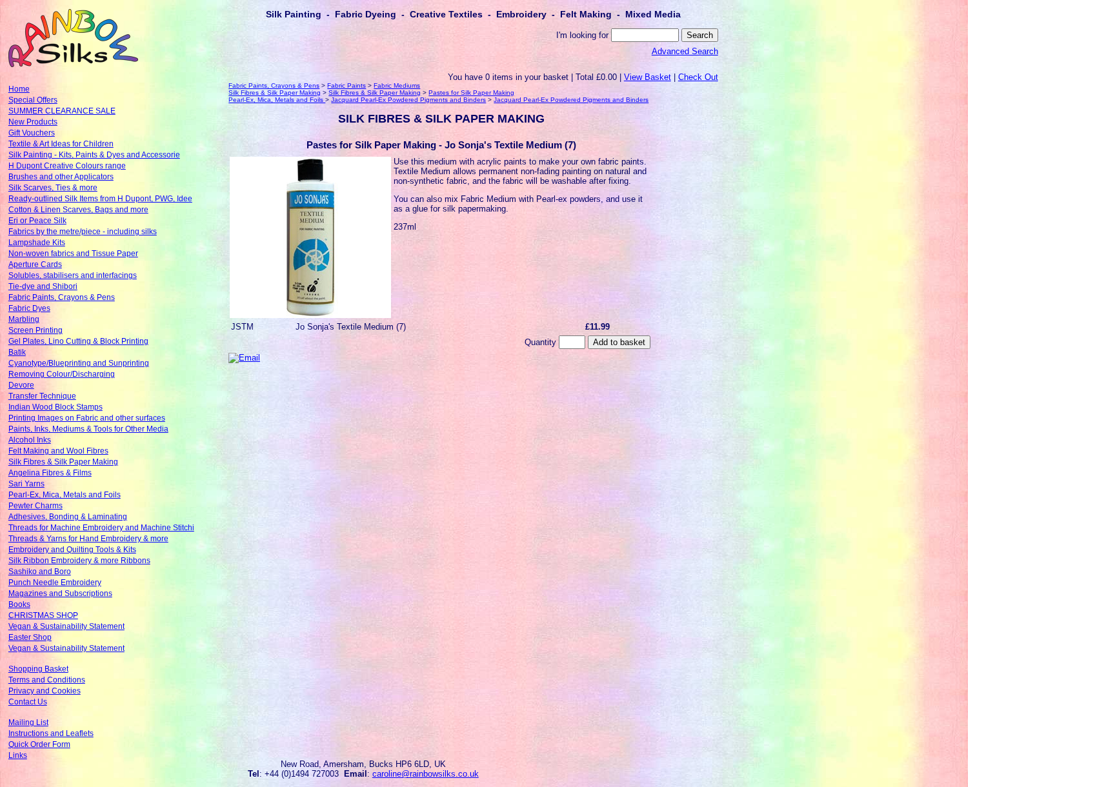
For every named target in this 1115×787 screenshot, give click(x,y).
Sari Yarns (26, 484)
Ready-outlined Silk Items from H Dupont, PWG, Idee (100, 199)
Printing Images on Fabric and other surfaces (86, 418)
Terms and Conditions (46, 680)
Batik (17, 352)
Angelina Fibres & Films (50, 473)
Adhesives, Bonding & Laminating (67, 517)
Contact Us (27, 702)
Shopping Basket (38, 669)
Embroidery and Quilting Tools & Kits (72, 549)
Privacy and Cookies (44, 691)
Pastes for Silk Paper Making (471, 92)
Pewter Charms (35, 506)
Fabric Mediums (397, 85)
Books (19, 604)
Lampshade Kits (36, 242)
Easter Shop (30, 637)
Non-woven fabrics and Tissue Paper (73, 253)
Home (19, 89)
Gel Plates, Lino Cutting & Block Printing (78, 341)
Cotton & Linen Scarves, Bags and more (78, 210)
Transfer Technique (42, 396)
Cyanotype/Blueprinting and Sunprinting (78, 363)
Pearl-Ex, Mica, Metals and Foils (64, 495)
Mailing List (28, 722)
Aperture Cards (35, 264)
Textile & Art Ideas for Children (61, 144)
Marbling (23, 319)
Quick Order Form (39, 744)
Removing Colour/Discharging (61, 374)
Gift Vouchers (31, 133)
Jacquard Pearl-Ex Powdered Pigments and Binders (408, 99)
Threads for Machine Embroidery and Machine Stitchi (101, 528)
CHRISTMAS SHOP (43, 615)
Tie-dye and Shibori (42, 286)
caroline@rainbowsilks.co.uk (425, 774)
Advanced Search (685, 51)
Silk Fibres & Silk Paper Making (63, 462)
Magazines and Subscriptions (60, 593)
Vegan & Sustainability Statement (66, 626)
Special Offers (32, 100)
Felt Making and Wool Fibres (58, 451)
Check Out (698, 77)
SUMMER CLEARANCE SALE (62, 111)
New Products (32, 122)
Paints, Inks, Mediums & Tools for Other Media (88, 429)
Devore (21, 385)
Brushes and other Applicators (61, 177)
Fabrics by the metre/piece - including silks (82, 231)
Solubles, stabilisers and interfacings (72, 275)
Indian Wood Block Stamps (55, 407)
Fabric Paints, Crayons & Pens (61, 297)
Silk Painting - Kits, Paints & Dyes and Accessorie (94, 155)
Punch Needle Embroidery (54, 582)
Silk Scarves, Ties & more (52, 188)
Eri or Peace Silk (37, 220)
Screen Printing (35, 330)
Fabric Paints (346, 85)
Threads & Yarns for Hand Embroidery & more (88, 539)
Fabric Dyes (29, 308)
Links (17, 755)
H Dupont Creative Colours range (67, 166)
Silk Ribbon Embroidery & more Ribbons (79, 560)
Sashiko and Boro (39, 571)
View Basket (647, 77)
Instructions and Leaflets (51, 733)
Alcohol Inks (29, 440)
